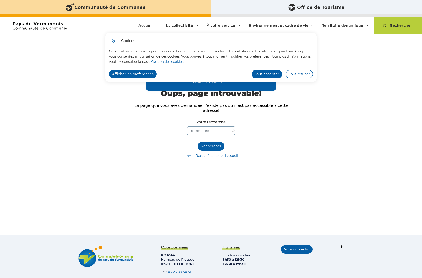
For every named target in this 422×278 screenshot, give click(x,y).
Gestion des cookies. (167, 62)
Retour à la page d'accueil (217, 155)
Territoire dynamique (342, 25)
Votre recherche (211, 122)
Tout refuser (299, 74)
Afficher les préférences (133, 74)
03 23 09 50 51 (179, 272)
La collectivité (179, 25)
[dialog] (211, 57)
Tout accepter (267, 74)
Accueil (145, 25)
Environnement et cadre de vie (279, 25)
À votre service (221, 25)
